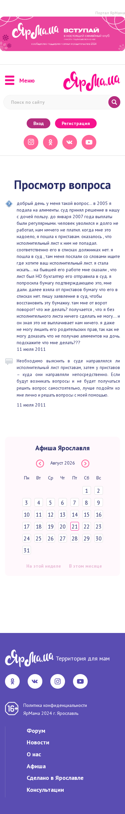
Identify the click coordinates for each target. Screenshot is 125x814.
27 (63, 538)
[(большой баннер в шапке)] (62, 34)
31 (27, 550)
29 (87, 538)
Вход (38, 123)
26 (51, 538)
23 (99, 526)
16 (99, 514)
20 (63, 526)
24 (27, 538)
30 (99, 538)
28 (75, 538)
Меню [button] (27, 80)
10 (27, 514)
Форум (36, 730)
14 (75, 514)
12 (51, 514)
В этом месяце (85, 566)
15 (87, 514)
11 (39, 514)
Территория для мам (83, 658)
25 (39, 538)
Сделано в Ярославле (55, 778)
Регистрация (76, 123)
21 (75, 526)
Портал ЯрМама (110, 12)
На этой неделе (43, 566)
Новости (38, 742)
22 (87, 526)
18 (39, 526)
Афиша (36, 766)
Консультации (45, 789)
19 (51, 526)
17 (27, 526)
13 (63, 514)
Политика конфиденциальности (55, 705)
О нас (34, 754)
